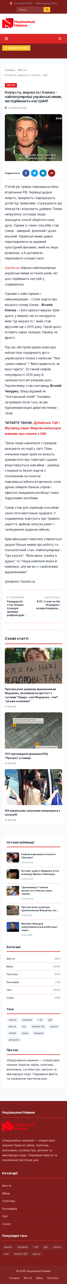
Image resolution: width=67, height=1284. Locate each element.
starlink (12, 1033)
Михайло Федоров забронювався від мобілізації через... (39, 926)
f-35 (40, 1019)
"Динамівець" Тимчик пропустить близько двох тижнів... (36, 890)
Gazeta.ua (12, 268)
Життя (22, 70)
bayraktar (27, 1019)
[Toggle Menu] (6, 39)
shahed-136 (38, 1026)
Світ (5, 1216)
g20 (50, 1019)
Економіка (9, 1208)
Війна (6, 1193)
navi (24, 1026)
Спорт (6, 1224)
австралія (14, 1039)
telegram (39, 1033)
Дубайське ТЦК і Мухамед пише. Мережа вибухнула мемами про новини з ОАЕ (33, 428)
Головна (10, 70)
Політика (8, 1201)
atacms (12, 1019)
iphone (12, 1026)
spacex (54, 1026)
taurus (25, 1033)
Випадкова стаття (47, 3)
